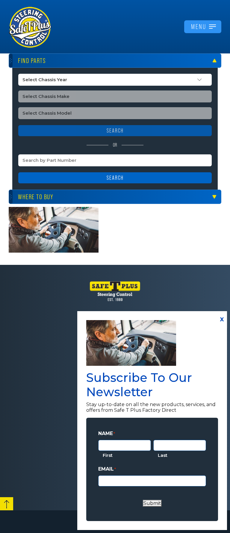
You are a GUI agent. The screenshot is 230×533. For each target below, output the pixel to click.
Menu (198, 26)
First (108, 455)
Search (115, 178)
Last (162, 455)
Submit (152, 503)
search (115, 131)
